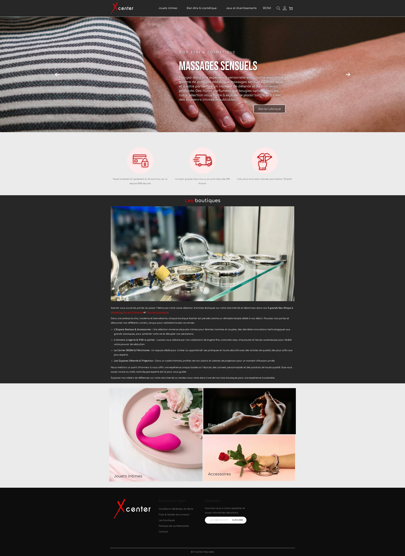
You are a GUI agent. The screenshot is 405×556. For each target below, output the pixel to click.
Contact (163, 532)
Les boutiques (167, 520)
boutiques (202, 200)
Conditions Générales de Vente (176, 509)
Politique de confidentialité (174, 526)
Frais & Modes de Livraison (174, 514)
